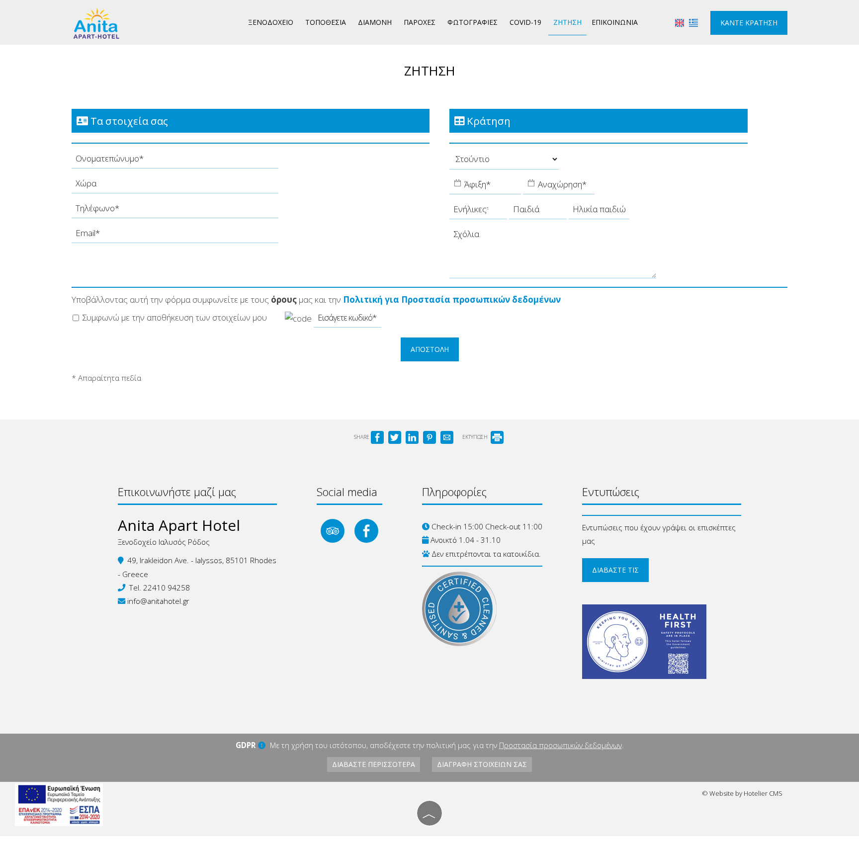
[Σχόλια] (552, 255)
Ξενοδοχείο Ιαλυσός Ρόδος (164, 542)
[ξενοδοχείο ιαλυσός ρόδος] (96, 22)
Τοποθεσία (325, 22)
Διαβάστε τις (615, 570)
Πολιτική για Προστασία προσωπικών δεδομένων (452, 299)
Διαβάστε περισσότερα (373, 764)
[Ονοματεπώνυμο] (175, 161)
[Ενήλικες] (478, 211)
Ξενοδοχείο (270, 22)
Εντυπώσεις (610, 491)
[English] (680, 22)
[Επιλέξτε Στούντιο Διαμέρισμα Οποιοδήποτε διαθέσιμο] (504, 161)
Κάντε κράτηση (748, 22)
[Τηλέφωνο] (175, 210)
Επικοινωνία (615, 22)
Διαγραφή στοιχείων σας (482, 764)
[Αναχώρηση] (559, 186)
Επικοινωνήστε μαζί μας (177, 491)
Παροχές (419, 22)
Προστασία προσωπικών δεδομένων (560, 745)
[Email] (175, 235)
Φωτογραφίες (472, 22)
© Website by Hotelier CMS (742, 793)
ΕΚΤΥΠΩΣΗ (475, 436)
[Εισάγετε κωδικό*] (347, 320)
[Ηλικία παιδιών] (599, 211)
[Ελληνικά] (693, 22)
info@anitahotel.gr (158, 601)
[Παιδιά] (538, 211)
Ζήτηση (567, 22)
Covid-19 (525, 22)
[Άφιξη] (485, 186)
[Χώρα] (175, 185)
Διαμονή (375, 22)
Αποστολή (430, 349)
